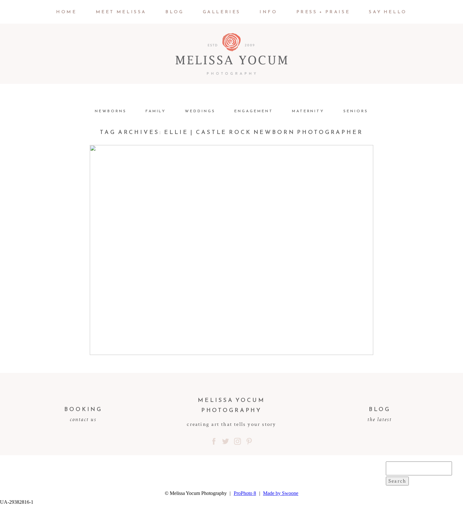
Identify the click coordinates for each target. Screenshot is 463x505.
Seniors (355, 111)
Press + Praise (323, 12)
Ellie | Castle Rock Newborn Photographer (230, 223)
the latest (380, 419)
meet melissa (121, 12)
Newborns (111, 111)
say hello (388, 12)
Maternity (308, 111)
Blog (174, 12)
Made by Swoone (280, 493)
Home (66, 12)
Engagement (253, 111)
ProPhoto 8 (245, 493)
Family (156, 111)
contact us (83, 419)
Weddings (200, 111)
